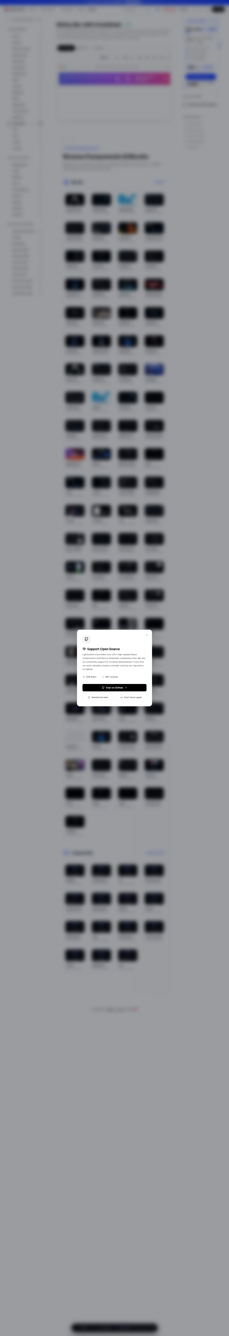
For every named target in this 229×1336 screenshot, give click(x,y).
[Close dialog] (147, 635)
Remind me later (100, 697)
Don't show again (133, 697)
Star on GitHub (114, 687)
